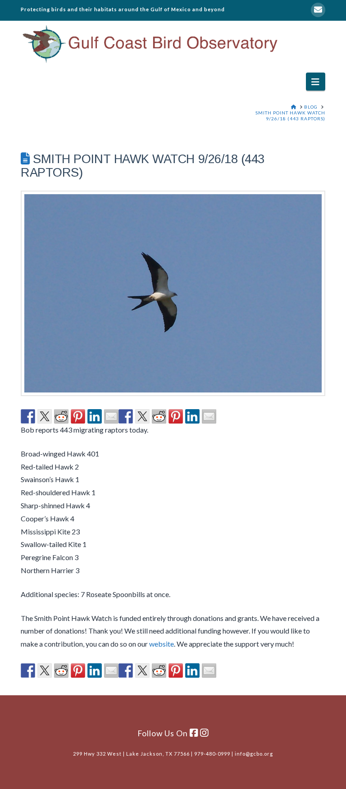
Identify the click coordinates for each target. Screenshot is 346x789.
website (161, 643)
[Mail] (318, 10)
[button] (315, 81)
